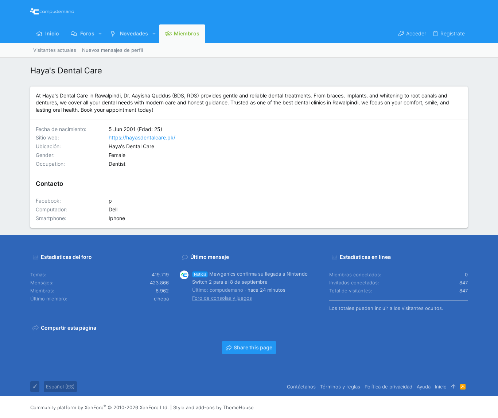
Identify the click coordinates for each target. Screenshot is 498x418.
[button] (100, 33)
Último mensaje (209, 257)
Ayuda (424, 387)
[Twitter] (453, 407)
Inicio (441, 387)
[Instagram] (431, 407)
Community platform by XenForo (99, 407)
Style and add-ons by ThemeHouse (213, 407)
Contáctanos (301, 387)
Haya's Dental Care (131, 146)
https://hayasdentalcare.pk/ (142, 137)
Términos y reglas (340, 387)
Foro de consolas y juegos (222, 298)
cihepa (161, 299)
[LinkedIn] (442, 407)
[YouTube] (464, 407)
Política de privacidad (388, 387)
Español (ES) (60, 387)
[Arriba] (453, 386)
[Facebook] (420, 407)
